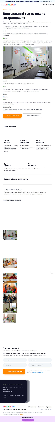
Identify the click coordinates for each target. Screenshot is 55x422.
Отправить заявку (28, 420)
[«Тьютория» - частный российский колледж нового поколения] (8, 407)
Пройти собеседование (33, 115)
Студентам (41, 407)
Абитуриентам (32, 407)
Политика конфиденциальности (35, 412)
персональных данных (37, 372)
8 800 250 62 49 (48, 4)
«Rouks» (21, 414)
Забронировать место (46, 1)
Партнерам (49, 407)
